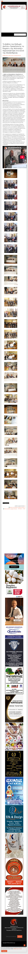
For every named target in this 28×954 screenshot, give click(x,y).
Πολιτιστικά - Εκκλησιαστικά (14, 55)
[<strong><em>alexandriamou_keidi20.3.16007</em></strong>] (10, 205)
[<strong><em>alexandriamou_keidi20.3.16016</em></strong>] (10, 280)
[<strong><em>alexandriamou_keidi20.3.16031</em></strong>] (10, 398)
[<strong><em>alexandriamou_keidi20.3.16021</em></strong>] (10, 323)
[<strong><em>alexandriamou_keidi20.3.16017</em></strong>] (10, 291)
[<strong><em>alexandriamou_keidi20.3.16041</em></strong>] (10, 483)
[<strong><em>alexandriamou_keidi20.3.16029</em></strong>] (10, 387)
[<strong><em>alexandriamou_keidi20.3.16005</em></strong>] (10, 184)
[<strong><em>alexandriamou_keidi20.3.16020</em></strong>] (10, 312)
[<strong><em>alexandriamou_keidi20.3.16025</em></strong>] (10, 355)
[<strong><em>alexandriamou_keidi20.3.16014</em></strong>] (10, 269)
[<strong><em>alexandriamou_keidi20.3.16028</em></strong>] (10, 376)
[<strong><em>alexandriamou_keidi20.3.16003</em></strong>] (10, 173)
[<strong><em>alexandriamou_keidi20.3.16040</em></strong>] (10, 473)
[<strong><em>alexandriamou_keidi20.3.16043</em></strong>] (10, 494)
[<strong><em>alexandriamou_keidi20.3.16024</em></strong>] (10, 344)
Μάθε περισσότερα (18, 948)
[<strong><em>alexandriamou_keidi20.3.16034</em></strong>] (10, 419)
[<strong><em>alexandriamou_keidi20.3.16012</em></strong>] (10, 248)
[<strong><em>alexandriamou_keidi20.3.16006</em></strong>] (10, 194)
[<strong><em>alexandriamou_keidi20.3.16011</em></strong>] (10, 237)
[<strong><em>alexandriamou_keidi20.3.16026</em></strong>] (10, 366)
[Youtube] (15, 932)
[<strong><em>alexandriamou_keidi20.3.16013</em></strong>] (10, 259)
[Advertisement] (14, 524)
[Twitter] (14, 932)
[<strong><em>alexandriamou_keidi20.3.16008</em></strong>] (10, 216)
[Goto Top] (24, 945)
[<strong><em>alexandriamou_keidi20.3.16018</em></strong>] (10, 302)
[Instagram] (13, 932)
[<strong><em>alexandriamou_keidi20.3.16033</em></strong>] (10, 409)
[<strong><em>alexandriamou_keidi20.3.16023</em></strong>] (10, 334)
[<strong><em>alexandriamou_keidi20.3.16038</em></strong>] (10, 451)
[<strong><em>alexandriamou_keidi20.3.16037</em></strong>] (10, 441)
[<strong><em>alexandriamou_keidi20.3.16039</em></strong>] (10, 462)
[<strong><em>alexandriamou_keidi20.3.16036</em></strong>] (10, 430)
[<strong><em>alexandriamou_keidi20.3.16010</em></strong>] (10, 227)
